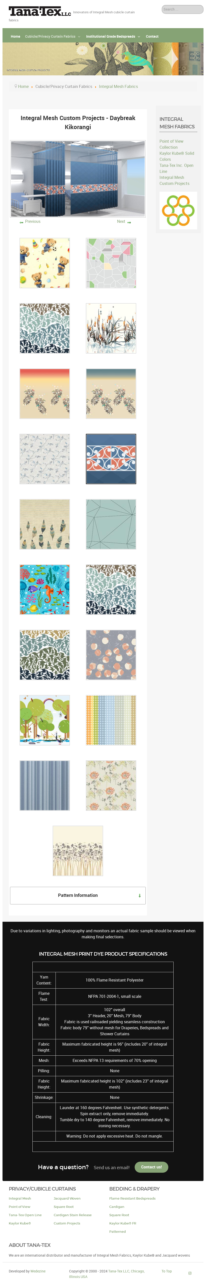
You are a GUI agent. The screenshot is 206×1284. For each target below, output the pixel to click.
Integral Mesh (20, 1198)
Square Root (64, 1207)
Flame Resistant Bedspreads (132, 1198)
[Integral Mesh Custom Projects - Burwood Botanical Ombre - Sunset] (44, 393)
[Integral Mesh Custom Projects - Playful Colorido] (111, 719)
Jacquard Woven (67, 1198)
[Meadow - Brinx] (111, 785)
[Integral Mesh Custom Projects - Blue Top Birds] (44, 328)
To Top (167, 1271)
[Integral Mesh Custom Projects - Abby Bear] (44, 262)
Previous (32, 221)
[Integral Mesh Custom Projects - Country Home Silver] (44, 458)
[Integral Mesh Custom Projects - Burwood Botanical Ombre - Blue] (111, 393)
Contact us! (151, 1167)
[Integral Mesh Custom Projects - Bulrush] (111, 328)
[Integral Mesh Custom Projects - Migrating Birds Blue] (111, 589)
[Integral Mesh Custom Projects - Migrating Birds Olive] (44, 654)
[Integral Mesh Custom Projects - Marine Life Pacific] (44, 589)
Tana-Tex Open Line (25, 1215)
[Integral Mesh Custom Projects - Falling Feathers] (44, 524)
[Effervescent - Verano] (78, 850)
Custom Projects (67, 1223)
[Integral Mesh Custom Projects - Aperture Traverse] (111, 262)
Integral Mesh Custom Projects (174, 180)
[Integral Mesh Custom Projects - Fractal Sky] (111, 524)
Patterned (117, 1232)
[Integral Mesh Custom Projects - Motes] (111, 654)
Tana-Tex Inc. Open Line (176, 168)
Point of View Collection (171, 144)
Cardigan (116, 1207)
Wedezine (37, 1271)
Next (121, 221)
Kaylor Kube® (20, 1223)
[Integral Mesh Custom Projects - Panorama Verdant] (44, 719)
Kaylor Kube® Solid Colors (177, 156)
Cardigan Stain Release (73, 1215)
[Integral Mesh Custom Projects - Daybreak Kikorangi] (111, 458)
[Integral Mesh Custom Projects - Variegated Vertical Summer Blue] (44, 785)
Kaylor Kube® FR (122, 1223)
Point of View (19, 1207)
